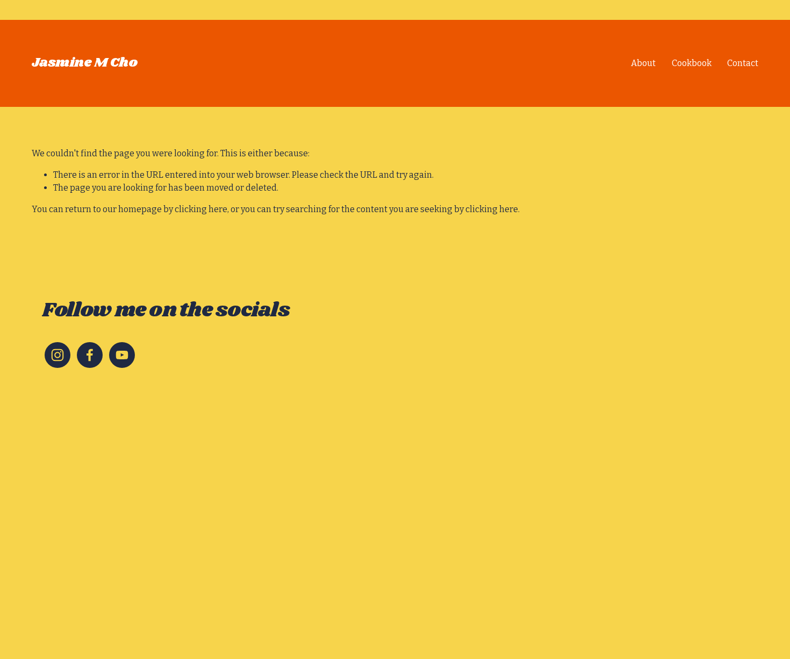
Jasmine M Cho (85, 63)
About (643, 63)
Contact (742, 63)
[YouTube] (122, 355)
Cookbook (692, 63)
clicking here (201, 209)
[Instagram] (57, 355)
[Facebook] (90, 355)
